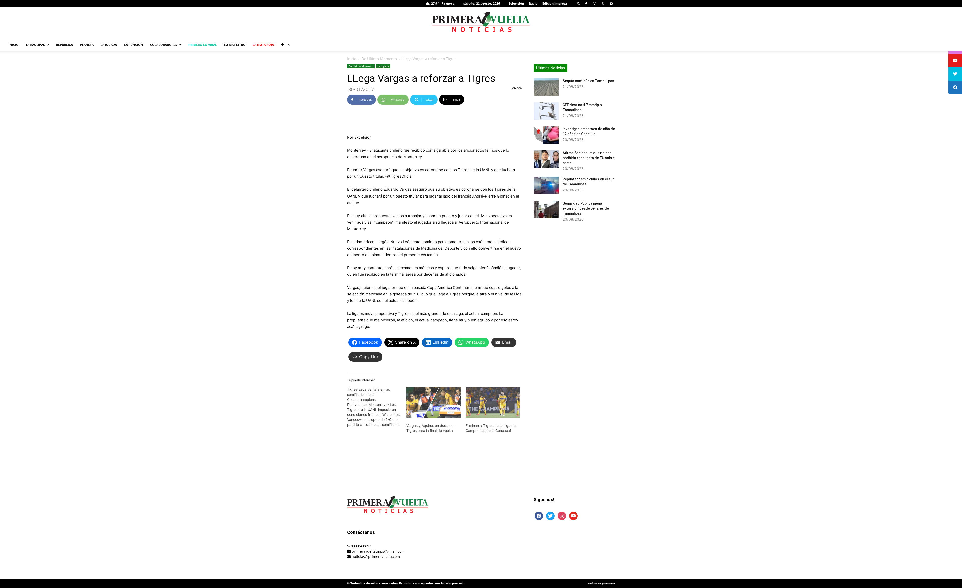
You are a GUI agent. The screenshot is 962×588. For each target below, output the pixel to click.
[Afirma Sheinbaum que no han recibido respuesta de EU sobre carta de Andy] (546, 159)
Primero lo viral (202, 45)
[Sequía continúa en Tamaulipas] (546, 87)
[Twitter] (603, 3)
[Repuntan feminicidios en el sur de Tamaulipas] (546, 185)
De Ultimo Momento (379, 58)
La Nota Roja (263, 45)
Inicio (14, 45)
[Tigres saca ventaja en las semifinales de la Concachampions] (376, 407)
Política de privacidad (601, 583)
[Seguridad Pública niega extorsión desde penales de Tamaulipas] (546, 209)
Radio (533, 3)
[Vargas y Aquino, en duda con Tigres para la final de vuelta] (433, 402)
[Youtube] (611, 3)
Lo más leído (235, 45)
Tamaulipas (35, 45)
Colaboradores (163, 45)
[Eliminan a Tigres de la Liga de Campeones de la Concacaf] (493, 402)
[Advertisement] (434, 121)
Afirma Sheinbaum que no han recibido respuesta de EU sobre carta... (589, 158)
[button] (578, 3)
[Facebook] (586, 3)
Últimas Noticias (550, 68)
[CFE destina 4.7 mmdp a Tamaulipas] (546, 111)
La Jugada (109, 45)
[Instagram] (594, 3)
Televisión (516, 3)
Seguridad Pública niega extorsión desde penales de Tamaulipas (586, 208)
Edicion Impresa (554, 3)
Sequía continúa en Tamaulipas (588, 81)
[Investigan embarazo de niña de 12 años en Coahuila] (546, 135)
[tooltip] (955, 60)
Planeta (87, 45)
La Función (133, 45)
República (64, 45)
